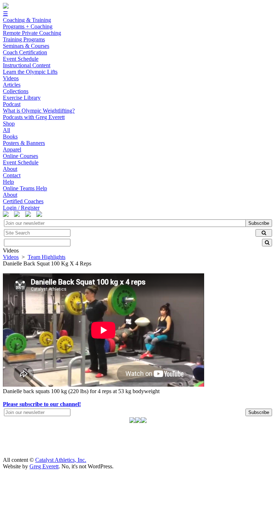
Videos (11, 257)
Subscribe (258, 223)
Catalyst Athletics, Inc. (60, 460)
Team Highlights (46, 257)
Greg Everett (44, 466)
